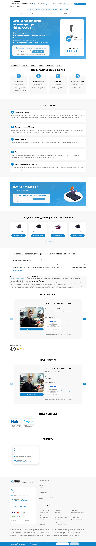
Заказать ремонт (19, 235)
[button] (84, 319)
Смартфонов (58, 510)
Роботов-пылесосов (44, 522)
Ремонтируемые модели (45, 492)
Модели (33, 65)
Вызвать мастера (32, 329)
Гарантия (41, 65)
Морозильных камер (76, 510)
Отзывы (66, 9)
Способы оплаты (43, 501)
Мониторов (42, 524)
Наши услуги (42, 494)
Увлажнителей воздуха (61, 524)
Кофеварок (58, 515)
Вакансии (55, 9)
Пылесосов (57, 519)
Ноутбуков (41, 519)
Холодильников (75, 517)
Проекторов (74, 508)
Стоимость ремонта (44, 480)
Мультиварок (74, 522)
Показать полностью (18, 270)
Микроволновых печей (61, 517)
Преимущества (14, 65)
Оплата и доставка (44, 483)
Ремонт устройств (40, 9)
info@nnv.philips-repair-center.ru (24, 456)
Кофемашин (58, 508)
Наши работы (49, 65)
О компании (30, 9)
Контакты (61, 9)
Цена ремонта (48, 9)
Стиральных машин (44, 517)
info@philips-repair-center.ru (20, 495)
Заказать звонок (81, 3)
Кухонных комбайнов (76, 515)
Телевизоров (42, 508)
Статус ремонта (69, 3)
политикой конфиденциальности (40, 54)
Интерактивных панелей (77, 512)
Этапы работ (25, 65)
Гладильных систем (44, 512)
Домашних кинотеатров (45, 510)
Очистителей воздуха (76, 519)
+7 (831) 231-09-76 (57, 3)
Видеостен (57, 512)
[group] (16, 423)
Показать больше (48, 241)
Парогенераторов (59, 522)
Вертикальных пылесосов (45, 515)
